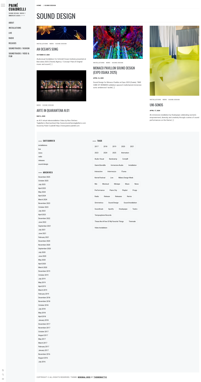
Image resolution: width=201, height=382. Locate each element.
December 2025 (44, 177)
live (39, 149)
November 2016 (44, 354)
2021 (132, 146)
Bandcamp (113, 159)
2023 (96, 153)
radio (40, 157)
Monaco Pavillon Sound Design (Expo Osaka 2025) (114, 70)
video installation (101, 228)
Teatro (134, 209)
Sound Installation (130, 203)
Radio (11, 38)
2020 (123, 146)
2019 (114, 146)
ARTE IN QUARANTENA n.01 (53, 110)
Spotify (111, 209)
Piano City (113, 190)
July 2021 (41, 230)
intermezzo (112, 171)
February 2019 (43, 294)
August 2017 (43, 335)
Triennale (132, 221)
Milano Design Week (126, 178)
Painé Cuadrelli (17, 7)
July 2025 (41, 184)
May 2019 (42, 282)
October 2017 (43, 332)
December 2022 (44, 218)
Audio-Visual (99, 159)
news (52, 43)
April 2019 (42, 286)
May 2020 (42, 260)
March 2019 (42, 290)
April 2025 (42, 188)
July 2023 (41, 211)
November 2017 (44, 328)
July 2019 (41, 279)
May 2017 (42, 339)
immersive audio (117, 165)
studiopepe (123, 209)
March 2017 (42, 343)
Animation (125, 153)
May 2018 (42, 313)
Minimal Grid (84, 377)
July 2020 (41, 252)
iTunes (123, 171)
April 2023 (42, 215)
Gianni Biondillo (100, 165)
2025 (114, 153)
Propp (135, 190)
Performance (100, 190)
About (11, 22)
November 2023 (44, 203)
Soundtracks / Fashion (19, 48)
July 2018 (41, 309)
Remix (129, 196)
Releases (12, 43)
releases (41, 160)
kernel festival (100, 178)
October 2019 (43, 275)
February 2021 (43, 237)
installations (42, 43)
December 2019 (44, 271)
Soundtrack (99, 209)
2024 (105, 153)
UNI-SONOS (156, 104)
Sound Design (113, 203)
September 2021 (44, 226)
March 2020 (42, 267)
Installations (15, 27)
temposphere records (103, 215)
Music (127, 184)
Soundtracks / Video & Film (19, 55)
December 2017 (44, 324)
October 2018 (43, 305)
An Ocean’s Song (47, 49)
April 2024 (42, 196)
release (107, 196)
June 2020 (42, 256)
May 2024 (42, 192)
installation (133, 165)
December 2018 (44, 298)
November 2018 (44, 301)
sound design (61, 43)
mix (96, 184)
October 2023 (43, 207)
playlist (124, 190)
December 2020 (44, 241)
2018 (105, 146)
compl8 (125, 159)
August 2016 (43, 358)
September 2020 (44, 249)
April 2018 (42, 316)
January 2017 (43, 350)
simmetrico (99, 203)
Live (10, 33)
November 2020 (44, 245)
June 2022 (42, 222)
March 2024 (42, 199)
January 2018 (43, 320)
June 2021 (42, 233)
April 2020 (42, 264)
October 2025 (43, 181)
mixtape (117, 184)
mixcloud (105, 184)
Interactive (98, 171)
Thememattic (100, 377)
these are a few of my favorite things (109, 221)
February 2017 (43, 347)
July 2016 (41, 362)
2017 (96, 146)
